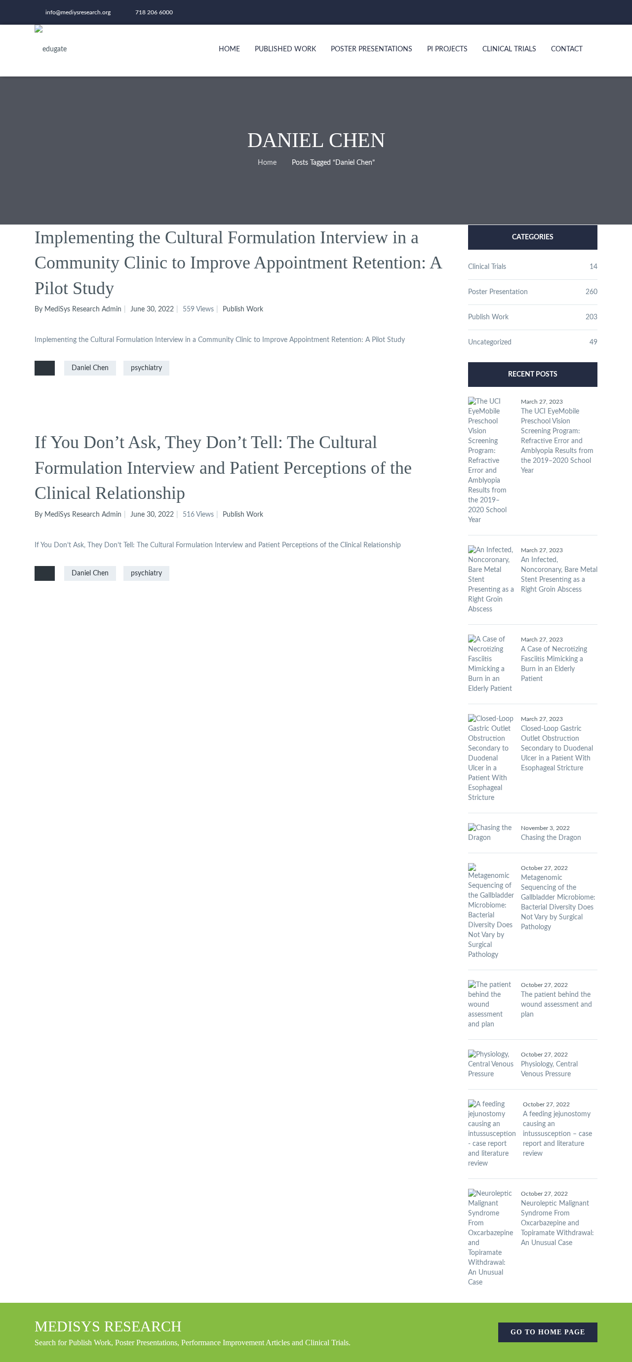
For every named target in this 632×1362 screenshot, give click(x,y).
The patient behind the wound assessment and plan (556, 1004)
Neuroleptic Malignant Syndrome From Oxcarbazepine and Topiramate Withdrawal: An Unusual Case (557, 1223)
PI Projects (447, 49)
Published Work (285, 49)
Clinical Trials (509, 49)
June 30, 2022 (152, 309)
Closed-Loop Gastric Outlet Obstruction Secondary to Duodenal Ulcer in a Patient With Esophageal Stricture (557, 748)
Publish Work (243, 309)
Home (229, 49)
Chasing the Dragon (551, 837)
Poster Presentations (371, 49)
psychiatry (146, 368)
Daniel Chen (90, 368)
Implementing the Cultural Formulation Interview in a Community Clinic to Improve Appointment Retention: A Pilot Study (238, 262)
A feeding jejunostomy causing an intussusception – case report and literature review (557, 1134)
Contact (567, 49)
